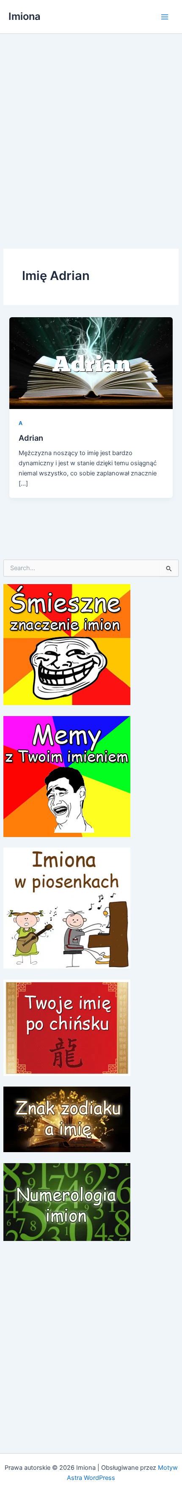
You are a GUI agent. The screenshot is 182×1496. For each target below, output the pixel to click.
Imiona (24, 16)
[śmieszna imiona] (66, 644)
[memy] (66, 776)
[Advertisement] (91, 129)
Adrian (31, 437)
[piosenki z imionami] (66, 907)
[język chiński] (66, 1027)
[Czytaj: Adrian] (90, 362)
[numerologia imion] (66, 1201)
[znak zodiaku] (66, 1119)
